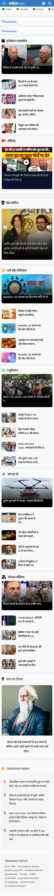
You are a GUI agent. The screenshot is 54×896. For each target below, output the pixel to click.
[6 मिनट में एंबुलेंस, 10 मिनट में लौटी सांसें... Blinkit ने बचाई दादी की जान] (9, 564)
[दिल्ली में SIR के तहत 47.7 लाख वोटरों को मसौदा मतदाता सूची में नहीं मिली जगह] (9, 84)
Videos (40, 9)
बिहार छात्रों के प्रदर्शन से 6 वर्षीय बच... (23, 604)
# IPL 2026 (10, 866)
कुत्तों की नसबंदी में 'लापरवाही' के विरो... (27, 663)
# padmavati (11, 874)
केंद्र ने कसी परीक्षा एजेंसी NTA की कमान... (29, 431)
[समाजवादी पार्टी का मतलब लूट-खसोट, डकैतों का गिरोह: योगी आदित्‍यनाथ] (9, 114)
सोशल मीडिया (15, 577)
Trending (17, 768)
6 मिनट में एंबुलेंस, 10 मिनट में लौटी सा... (28, 563)
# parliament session (28, 866)
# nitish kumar (27, 882)
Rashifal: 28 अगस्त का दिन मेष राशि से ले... (29, 357)
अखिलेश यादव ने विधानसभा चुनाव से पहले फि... (31, 98)
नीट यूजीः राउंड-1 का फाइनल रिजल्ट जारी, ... (29, 460)
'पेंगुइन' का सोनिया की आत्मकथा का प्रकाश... (28, 127)
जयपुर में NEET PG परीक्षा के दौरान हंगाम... (28, 417)
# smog (23, 874)
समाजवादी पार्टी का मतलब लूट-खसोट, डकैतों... (30, 113)
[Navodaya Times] (16, 3)
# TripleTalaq (11, 882)
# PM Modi (10, 878)
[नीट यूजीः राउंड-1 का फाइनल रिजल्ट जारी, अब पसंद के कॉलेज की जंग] (9, 461)
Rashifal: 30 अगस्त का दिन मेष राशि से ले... (26, 297)
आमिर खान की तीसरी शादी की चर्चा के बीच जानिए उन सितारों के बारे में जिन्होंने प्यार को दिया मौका (26, 248)
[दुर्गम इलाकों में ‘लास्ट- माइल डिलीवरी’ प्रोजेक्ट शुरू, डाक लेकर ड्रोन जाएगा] (27, 491)
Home (9, 9)
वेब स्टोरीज (12, 203)
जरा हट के (13, 474)
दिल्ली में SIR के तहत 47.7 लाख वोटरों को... (28, 84)
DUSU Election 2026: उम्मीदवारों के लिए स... (31, 446)
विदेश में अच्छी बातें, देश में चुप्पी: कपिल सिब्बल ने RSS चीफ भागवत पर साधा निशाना (26, 800)
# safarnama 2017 (14, 870)
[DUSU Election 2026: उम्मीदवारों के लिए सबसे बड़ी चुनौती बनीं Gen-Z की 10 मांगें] (9, 447)
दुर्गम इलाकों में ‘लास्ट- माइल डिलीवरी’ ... (24, 501)
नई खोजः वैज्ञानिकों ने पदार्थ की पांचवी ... (28, 534)
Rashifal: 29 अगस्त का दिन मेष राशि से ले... (29, 328)
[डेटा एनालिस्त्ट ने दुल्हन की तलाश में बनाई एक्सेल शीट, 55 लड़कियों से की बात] (9, 517)
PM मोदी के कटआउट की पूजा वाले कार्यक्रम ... (29, 649)
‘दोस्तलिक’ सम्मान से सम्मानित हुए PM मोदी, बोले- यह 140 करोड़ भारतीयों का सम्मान (29, 784)
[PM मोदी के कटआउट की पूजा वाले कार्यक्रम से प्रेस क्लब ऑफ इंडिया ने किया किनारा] (9, 650)
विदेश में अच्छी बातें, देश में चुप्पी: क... (22, 68)
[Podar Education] (9, 22)
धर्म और (16, 270)
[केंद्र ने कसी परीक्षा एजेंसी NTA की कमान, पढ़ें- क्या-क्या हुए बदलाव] (9, 432)
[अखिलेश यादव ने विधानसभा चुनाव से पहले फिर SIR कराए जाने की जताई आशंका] (9, 99)
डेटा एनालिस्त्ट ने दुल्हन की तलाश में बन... (26, 519)
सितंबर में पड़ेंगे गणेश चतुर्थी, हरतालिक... (27, 313)
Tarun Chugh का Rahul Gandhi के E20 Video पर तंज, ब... (26, 177)
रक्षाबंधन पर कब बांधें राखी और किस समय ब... (30, 342)
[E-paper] (44, 4)
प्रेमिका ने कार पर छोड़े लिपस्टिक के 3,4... (28, 634)
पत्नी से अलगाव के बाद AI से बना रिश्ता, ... (28, 549)
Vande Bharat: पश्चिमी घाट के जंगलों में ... (30, 620)
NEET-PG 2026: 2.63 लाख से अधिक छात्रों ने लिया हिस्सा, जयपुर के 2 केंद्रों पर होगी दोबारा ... (27, 817)
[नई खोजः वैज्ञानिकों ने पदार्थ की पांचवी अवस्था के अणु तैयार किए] (9, 535)
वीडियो (11, 141)
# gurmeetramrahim (28, 878)
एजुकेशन (12, 370)
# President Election (15, 886)
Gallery (24, 9)
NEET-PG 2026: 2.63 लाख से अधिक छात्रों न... (26, 399)
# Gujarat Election (34, 870)
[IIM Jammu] (9, 31)
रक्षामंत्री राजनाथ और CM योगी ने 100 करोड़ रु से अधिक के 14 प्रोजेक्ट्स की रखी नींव (29, 835)
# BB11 (33, 874)
